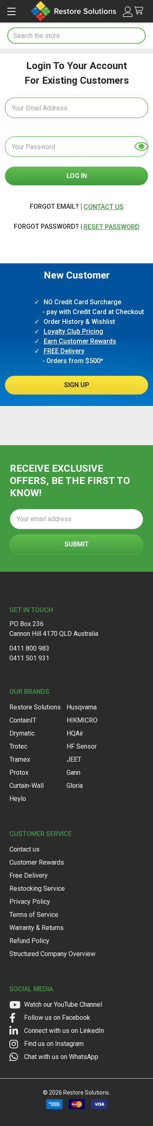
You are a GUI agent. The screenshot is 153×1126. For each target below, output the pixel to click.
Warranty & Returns (36, 928)
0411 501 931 (29, 658)
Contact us (24, 849)
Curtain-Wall (26, 785)
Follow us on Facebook (56, 1017)
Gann (73, 772)
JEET (74, 759)
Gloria (75, 785)
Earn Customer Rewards (80, 341)
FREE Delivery (64, 351)
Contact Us (104, 207)
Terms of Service (33, 915)
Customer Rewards (36, 862)
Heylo (17, 799)
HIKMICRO (82, 720)
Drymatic (22, 733)
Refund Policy (29, 941)
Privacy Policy (29, 901)
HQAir (75, 733)
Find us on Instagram (53, 1044)
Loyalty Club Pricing (73, 331)
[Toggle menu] (11, 11)
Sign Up (76, 385)
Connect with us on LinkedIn (63, 1031)
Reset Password (112, 227)
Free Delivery (28, 875)
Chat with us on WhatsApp (60, 1057)
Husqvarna (82, 707)
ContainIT (22, 720)
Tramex (19, 759)
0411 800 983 (29, 648)
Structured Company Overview (52, 954)
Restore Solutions (35, 707)
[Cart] (140, 11)
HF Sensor (82, 746)
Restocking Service (37, 888)
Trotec (18, 746)
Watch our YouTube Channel (62, 1004)
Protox (19, 772)
